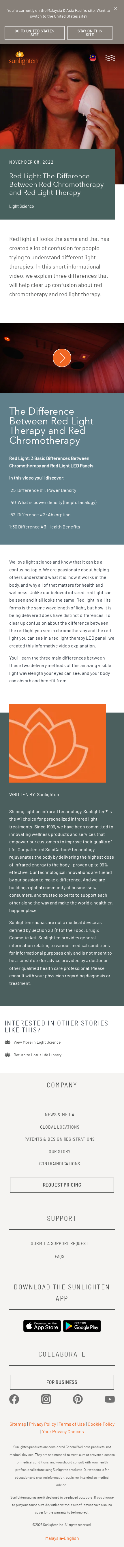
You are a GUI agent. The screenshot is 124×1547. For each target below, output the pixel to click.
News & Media (59, 1114)
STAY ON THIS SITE (90, 33)
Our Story (60, 1151)
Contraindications (59, 1163)
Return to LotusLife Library (37, 1055)
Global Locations (60, 1127)
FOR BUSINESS (62, 1382)
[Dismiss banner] (115, 8)
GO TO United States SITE (35, 33)
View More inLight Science (37, 1042)
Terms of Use (72, 1424)
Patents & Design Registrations (60, 1139)
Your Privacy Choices (63, 1431)
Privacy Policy (42, 1424)
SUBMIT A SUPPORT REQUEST (59, 1243)
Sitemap (18, 1424)
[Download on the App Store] (42, 1326)
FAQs (60, 1256)
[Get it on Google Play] (82, 1326)
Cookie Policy (101, 1424)
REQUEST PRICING (62, 1185)
